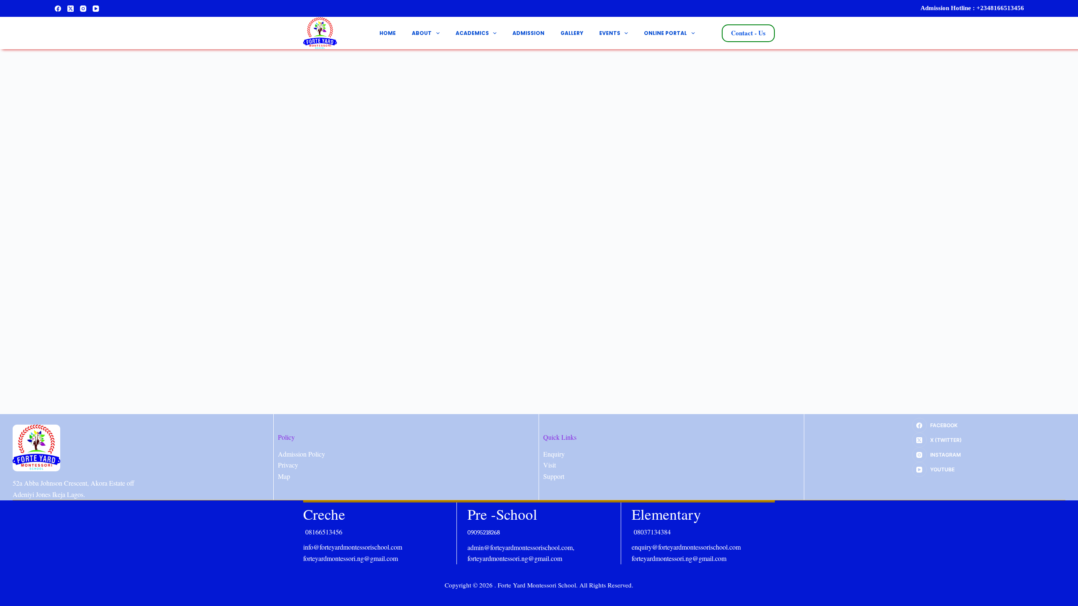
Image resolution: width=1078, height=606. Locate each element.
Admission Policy (301, 453)
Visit (549, 464)
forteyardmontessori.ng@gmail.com (350, 558)
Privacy (288, 464)
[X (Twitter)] (70, 8)
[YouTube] (96, 8)
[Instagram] (83, 8)
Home (387, 33)
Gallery (571, 33)
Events (609, 33)
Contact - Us (748, 32)
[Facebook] (58, 8)
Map (284, 476)
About (422, 33)
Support (553, 476)
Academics (472, 33)
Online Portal (665, 33)
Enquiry (554, 453)
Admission (528, 33)
